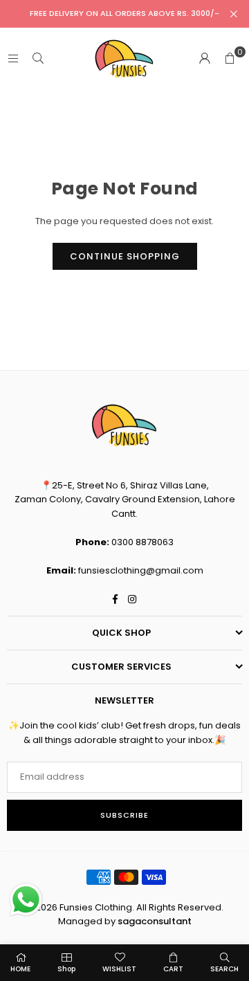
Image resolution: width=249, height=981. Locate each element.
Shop (66, 969)
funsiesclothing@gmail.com (140, 570)
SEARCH (224, 969)
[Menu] (13, 58)
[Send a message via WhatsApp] (26, 900)
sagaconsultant (155, 921)
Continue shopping (125, 256)
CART (173, 969)
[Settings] (204, 58)
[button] (229, 58)
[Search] (38, 58)
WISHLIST (119, 969)
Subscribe (124, 814)
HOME (20, 969)
